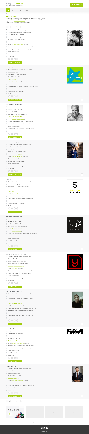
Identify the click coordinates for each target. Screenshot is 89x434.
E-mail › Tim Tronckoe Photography (15, 303)
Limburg (9, 370)
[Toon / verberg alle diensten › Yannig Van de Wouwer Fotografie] (28, 273)
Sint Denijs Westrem (19, 296)
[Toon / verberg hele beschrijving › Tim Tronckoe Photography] (28, 308)
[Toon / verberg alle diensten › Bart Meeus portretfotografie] (28, 124)
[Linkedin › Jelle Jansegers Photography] (15, 246)
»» (21, 26)
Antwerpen (10, 109)
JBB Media (43, 431)
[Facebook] (44, 428)
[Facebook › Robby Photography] (12, 393)
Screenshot (26, 44)
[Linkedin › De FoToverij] (15, 96)
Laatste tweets (11, 53)
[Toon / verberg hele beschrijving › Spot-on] (28, 196)
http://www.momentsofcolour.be (18, 343)
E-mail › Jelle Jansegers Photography (15, 228)
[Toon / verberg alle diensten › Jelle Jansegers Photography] (28, 236)
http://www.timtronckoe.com (17, 305)
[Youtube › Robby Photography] (17, 393)
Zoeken (20, 10)
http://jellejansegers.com (16, 231)
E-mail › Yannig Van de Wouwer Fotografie (16, 266)
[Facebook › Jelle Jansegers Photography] (12, 246)
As (12, 370)
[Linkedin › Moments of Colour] (15, 358)
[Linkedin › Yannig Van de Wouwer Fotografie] (15, 283)
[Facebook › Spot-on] (12, 208)
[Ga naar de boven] (82, 62)
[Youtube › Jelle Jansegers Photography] (17, 246)
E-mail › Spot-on (11, 191)
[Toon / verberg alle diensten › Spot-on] (28, 198)
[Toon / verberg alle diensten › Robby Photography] (28, 385)
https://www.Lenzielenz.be (17, 156)
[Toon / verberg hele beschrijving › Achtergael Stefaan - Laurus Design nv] (28, 46)
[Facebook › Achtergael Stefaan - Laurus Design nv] (12, 59)
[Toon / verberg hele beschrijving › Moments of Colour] (28, 345)
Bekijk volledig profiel (15, 62)
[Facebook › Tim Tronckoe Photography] (12, 320)
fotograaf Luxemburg (14, 19)
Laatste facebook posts (21, 53)
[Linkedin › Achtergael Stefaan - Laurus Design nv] (15, 59)
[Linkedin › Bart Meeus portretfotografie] (15, 134)
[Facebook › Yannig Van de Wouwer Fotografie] (12, 283)
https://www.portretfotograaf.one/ (18, 119)
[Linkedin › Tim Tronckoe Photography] (15, 320)
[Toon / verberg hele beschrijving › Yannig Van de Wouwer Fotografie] (28, 271)
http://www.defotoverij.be (16, 81)
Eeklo (17, 333)
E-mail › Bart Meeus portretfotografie (15, 116)
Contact (27, 10)
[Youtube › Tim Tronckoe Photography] (17, 320)
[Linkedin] (47, 428)
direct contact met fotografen (19, 21)
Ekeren (14, 109)
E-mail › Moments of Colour (13, 340)
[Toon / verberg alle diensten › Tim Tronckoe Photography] (28, 310)
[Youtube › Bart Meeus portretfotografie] (17, 134)
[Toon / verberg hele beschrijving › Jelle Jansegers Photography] (28, 233)
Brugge (17, 34)
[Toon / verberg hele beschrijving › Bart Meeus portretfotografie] (28, 121)
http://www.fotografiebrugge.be (17, 44)
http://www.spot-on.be (16, 193)
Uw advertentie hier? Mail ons (34, 412)
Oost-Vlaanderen (11, 296)
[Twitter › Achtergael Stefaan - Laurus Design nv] (9, 59)
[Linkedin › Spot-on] (15, 208)
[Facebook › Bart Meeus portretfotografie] (12, 134)
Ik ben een (76, 4)
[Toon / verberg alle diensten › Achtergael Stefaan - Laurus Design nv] (28, 49)
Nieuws (13, 10)
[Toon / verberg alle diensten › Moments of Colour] (28, 348)
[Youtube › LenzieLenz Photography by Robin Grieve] (17, 171)
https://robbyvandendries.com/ (17, 380)
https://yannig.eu (15, 268)
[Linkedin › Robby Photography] (15, 393)
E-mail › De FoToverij (12, 79)
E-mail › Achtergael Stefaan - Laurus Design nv (17, 41)
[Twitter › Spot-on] (9, 208)
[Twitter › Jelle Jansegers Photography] (9, 246)
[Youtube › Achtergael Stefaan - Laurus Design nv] (17, 59)
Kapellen (14, 221)
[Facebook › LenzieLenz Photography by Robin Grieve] (12, 171)
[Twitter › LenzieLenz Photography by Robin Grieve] (9, 171)
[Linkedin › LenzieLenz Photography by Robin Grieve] (15, 171)
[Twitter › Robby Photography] (9, 393)
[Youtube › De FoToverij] (17, 96)
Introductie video (30, 128)
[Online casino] (16, 412)
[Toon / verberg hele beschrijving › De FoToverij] (28, 84)
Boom (14, 258)
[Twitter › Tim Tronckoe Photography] (9, 320)
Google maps (22, 34)
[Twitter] (42, 428)
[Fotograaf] (8, 10)
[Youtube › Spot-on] (17, 208)
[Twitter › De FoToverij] (9, 96)
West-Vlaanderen (11, 34)
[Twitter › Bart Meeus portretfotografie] (9, 134)
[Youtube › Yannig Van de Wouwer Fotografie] (17, 283)
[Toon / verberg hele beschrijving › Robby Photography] (28, 383)
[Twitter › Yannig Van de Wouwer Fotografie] (9, 283)
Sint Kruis (17, 146)
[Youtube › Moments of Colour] (17, 358)
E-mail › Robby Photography (13, 378)
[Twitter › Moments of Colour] (9, 358)
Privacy (47, 431)
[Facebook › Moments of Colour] (12, 358)
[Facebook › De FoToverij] (12, 96)
